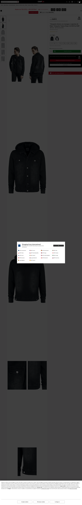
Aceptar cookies (24, 501)
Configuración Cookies (45, 488)
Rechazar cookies (41, 501)
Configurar (57, 502)
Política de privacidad (73, 488)
